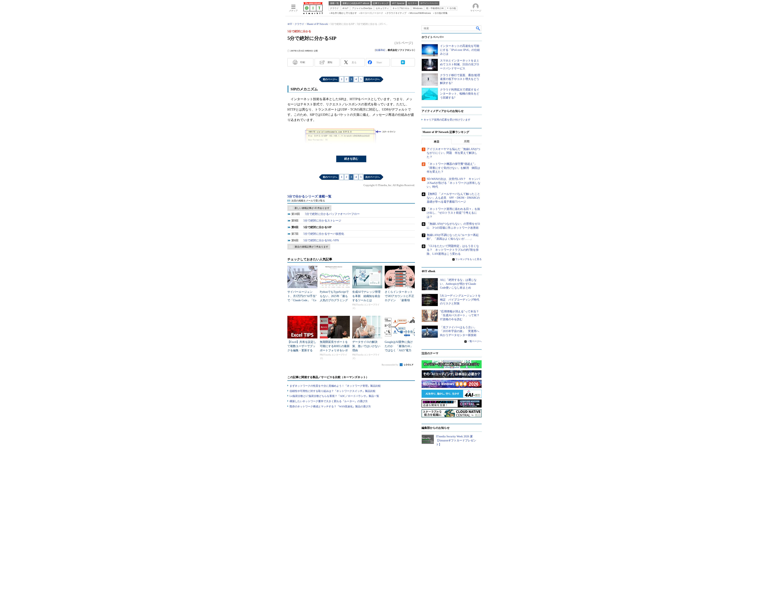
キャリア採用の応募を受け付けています (447, 119)
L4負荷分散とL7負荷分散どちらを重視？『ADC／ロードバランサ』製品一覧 (334, 396)
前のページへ (330, 79)
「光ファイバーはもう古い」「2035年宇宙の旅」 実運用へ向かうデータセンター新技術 (459, 331)
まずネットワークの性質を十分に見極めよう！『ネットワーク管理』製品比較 (335, 385)
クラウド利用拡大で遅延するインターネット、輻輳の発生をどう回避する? (459, 93)
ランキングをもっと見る (468, 259)
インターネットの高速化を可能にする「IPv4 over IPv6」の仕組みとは (460, 49)
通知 (329, 62)
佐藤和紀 (380, 50)
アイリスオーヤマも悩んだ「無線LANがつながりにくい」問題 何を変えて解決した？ (453, 153)
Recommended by (390, 364)
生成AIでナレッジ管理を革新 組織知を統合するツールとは (366, 296)
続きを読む (351, 158)
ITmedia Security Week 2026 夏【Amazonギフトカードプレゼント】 (456, 440)
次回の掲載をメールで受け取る (308, 200)
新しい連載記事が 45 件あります (312, 208)
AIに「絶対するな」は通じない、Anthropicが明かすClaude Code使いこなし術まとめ (458, 283)
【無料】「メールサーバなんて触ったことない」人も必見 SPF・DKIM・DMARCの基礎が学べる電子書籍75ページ (453, 197)
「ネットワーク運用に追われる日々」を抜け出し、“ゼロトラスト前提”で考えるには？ (453, 212)
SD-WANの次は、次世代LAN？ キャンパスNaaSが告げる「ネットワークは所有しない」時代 (453, 182)
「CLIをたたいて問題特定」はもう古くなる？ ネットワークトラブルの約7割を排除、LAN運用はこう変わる (453, 250)
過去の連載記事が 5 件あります (311, 246)
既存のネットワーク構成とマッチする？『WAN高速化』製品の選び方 (330, 406)
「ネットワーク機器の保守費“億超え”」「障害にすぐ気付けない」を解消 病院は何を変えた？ (453, 167)
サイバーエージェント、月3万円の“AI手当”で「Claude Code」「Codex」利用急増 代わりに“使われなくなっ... (302, 300)
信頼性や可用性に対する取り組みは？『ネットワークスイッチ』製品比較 (332, 391)
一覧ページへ (474, 341)
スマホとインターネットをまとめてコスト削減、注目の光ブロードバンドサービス (459, 64)
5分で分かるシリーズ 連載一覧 (309, 196)
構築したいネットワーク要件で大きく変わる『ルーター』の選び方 (329, 401)
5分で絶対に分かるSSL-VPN (321, 240)
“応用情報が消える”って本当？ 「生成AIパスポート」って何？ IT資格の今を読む (461, 315)
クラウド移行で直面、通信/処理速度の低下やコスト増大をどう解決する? (460, 79)
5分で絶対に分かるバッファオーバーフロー (332, 213)
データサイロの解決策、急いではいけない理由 (366, 346)
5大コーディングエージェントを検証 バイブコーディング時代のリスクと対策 (460, 299)
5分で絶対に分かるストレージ (322, 220)
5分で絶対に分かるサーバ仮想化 (323, 233)
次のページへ (372, 79)
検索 (478, 28)
